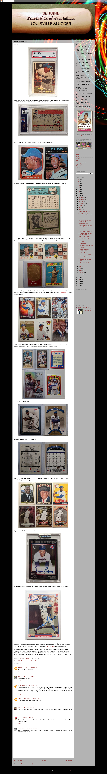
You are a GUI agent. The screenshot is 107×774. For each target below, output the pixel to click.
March (80, 270)
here (80, 108)
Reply (19, 671)
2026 (79, 179)
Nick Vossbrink (22, 728)
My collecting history (81, 165)
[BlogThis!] (34, 658)
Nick (19, 707)
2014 (79, 283)
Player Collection (35, 660)
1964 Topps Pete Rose (84, 218)
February (81, 272)
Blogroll (78, 167)
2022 (79, 187)
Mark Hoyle (21, 667)
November (81, 199)
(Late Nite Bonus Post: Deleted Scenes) (84, 250)
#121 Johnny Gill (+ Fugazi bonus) (87, 309)
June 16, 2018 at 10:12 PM (33, 698)
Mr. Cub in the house (83, 236)
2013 (79, 285)
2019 (79, 193)
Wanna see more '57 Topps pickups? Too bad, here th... (85, 227)
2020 (79, 191)
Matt (19, 676)
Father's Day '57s (82, 243)
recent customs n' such (84, 211)
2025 (79, 181)
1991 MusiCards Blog (83, 307)
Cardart (78, 158)
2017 (79, 277)
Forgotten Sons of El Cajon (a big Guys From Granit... (85, 255)
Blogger (70, 770)
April (80, 268)
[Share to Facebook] (37, 658)
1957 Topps (21, 660)
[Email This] (33, 658)
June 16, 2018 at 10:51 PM (27, 707)
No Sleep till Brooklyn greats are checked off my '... (85, 234)
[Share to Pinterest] (39, 658)
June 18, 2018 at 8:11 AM (27, 717)
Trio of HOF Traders (83, 247)
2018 (79, 195)
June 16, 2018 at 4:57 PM (31, 667)
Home (44, 761)
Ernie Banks (28, 660)
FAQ (81, 135)
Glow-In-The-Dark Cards (82, 162)
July (80, 207)
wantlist (78, 156)
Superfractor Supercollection (85, 245)
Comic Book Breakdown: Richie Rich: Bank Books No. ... (85, 215)
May (80, 266)
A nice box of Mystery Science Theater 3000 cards (84, 259)
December (81, 197)
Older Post (68, 761)
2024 (79, 183)
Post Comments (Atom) (27, 763)
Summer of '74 (64, 292)
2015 (79, 281)
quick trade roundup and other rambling (84, 221)
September (82, 203)
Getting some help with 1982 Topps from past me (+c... (85, 230)
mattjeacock (59, 770)
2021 (79, 189)
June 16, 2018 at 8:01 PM (32, 685)
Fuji (19, 717)
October (81, 201)
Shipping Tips (79, 164)
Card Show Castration (83, 252)
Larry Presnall (22, 685)
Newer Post (18, 761)
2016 (79, 279)
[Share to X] (36, 658)
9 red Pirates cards (83, 223)
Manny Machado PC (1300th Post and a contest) (83, 240)
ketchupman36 (22, 698)
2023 (79, 185)
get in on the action (50, 646)
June (80, 209)
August (81, 205)
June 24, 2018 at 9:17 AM (33, 728)
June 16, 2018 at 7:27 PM (27, 676)
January (81, 274)
